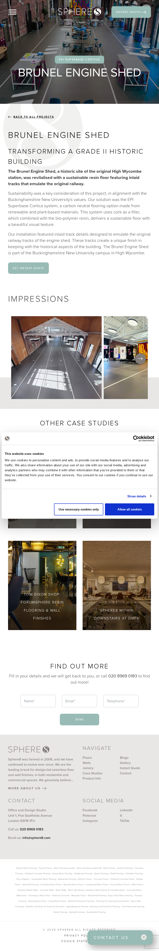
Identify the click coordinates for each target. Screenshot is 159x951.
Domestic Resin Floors (51, 884)
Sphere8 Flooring (30, 884)
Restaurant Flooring (67, 879)
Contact (125, 773)
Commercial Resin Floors (97, 884)
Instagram (90, 820)
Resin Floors (109, 868)
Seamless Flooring (134, 873)
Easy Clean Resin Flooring (120, 895)
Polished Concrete (61, 895)
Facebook (90, 810)
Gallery (125, 762)
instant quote (129, 12)
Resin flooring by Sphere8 (89, 868)
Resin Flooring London (64, 868)
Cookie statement (79, 941)
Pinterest (89, 815)
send (79, 719)
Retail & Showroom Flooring (81, 901)
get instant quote (28, 268)
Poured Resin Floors (119, 884)
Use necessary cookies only (79, 509)
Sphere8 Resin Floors (73, 884)
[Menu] (19, 12)
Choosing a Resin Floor (39, 895)
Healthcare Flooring (83, 873)
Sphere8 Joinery (77, 912)
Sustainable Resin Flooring (43, 879)
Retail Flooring (117, 873)
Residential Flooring (97, 895)
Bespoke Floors (78, 895)
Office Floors (137, 884)
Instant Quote (130, 768)
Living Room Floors (57, 901)
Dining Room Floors (37, 901)
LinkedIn (126, 810)
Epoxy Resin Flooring (62, 873)
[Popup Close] (144, 937)
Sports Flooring (101, 873)
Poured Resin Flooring (26, 868)
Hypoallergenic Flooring (77, 906)
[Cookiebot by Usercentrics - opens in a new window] (136, 438)
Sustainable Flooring (96, 912)
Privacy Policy (79, 936)
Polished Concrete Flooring (38, 873)
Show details (136, 496)
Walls (87, 762)
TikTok (124, 820)
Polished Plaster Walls (28, 890)
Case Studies (92, 773)
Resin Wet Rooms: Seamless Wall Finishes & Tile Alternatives (96, 890)
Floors (87, 757)
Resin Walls (61, 890)
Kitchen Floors (85, 879)
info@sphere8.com (36, 837)
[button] (140, 358)
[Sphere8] (79, 11)
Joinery (88, 768)
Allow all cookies (129, 509)
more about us (25, 788)
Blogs (124, 757)
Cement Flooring (124, 868)
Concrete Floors (101, 879)
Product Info (92, 778)
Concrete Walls (47, 890)
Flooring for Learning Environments (112, 901)
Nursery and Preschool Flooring (105, 906)
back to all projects (33, 117)
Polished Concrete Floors (122, 879)
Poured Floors (45, 868)
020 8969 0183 (31, 829)
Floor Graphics (23, 879)
